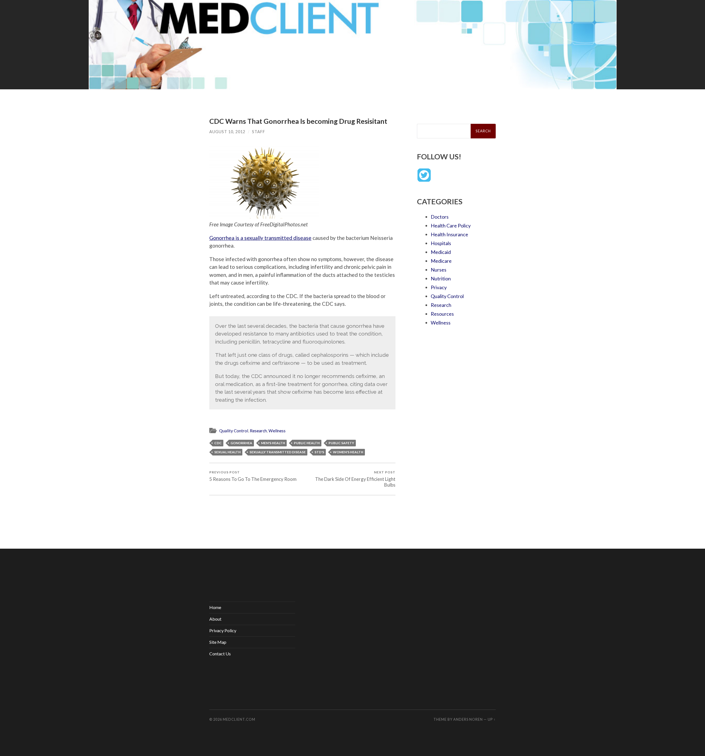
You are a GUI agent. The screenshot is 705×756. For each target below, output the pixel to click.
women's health (348, 452)
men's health (273, 443)
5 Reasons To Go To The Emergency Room (253, 476)
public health (307, 443)
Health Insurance (449, 234)
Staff (258, 131)
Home (215, 607)
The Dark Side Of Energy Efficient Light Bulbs (355, 479)
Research (258, 430)
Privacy (439, 287)
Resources (442, 314)
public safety (341, 443)
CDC (218, 443)
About (215, 618)
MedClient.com (239, 719)
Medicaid (441, 252)
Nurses (438, 270)
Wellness (277, 430)
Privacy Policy (222, 630)
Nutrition (441, 278)
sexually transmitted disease (278, 452)
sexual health (227, 452)
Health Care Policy (451, 225)
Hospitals (441, 243)
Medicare (441, 261)
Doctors (440, 217)
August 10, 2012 (227, 131)
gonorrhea (241, 443)
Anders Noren (468, 719)
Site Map (217, 642)
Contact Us (220, 653)
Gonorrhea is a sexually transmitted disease (260, 238)
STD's (319, 452)
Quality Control (233, 430)
